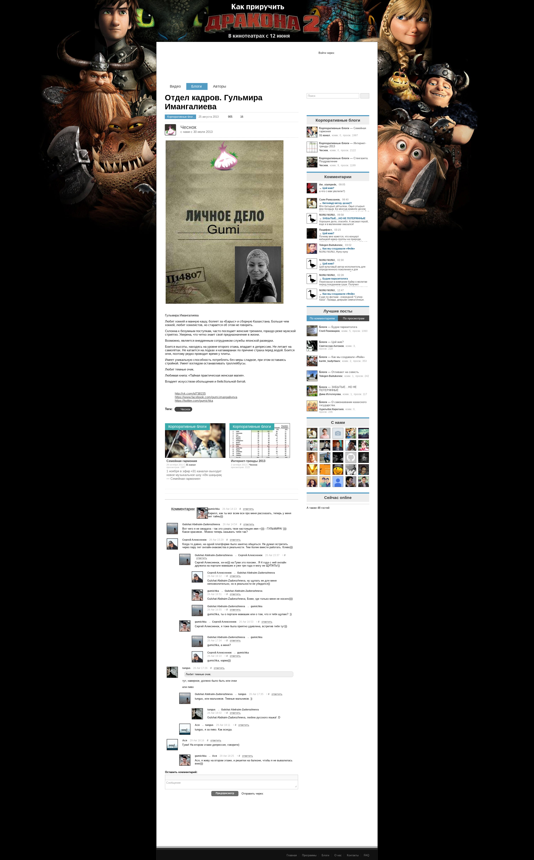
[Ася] (184, 729)
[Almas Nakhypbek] (350, 481)
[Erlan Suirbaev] (325, 445)
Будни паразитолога (333, 278)
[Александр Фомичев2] (350, 457)
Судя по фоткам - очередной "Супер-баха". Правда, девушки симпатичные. (341, 298)
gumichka (214, 508)
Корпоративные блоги (334, 128)
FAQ (366, 855)
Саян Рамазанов (329, 199)
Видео (175, 86)
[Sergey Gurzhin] (325, 457)
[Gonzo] (200, 66)
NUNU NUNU (327, 214)
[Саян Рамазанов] (312, 433)
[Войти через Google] (359, 53)
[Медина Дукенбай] (337, 433)
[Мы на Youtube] (363, 106)
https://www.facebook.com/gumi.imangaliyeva (206, 397)
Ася (197, 725)
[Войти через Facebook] (339, 53)
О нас (338, 855)
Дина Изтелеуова (330, 394)
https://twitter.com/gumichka (194, 400)
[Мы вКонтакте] (350, 106)
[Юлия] (350, 433)
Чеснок (323, 150)
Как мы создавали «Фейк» (337, 248)
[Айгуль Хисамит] (325, 469)
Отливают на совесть (345, 372)
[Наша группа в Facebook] (325, 106)
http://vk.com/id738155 (190, 393)
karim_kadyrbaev (329, 361)
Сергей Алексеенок (194, 539)
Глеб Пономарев (329, 331)
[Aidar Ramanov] (337, 445)
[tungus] (172, 672)
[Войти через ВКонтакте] (346, 53)
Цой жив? (326, 188)
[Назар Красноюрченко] (337, 457)
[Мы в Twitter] (337, 106)
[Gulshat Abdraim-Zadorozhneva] (172, 528)
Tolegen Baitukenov (331, 245)
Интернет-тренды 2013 (248, 460)
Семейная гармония (181, 460)
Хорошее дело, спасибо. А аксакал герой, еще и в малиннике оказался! (343, 222)
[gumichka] (202, 513)
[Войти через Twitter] (352, 53)
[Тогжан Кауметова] (363, 433)
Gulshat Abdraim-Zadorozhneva (201, 524)
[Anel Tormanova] (363, 445)
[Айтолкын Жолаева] (312, 445)
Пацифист (325, 229)
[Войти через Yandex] (365, 53)
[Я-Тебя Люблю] (312, 469)
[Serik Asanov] (325, 481)
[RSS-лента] (312, 106)
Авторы (219, 86)
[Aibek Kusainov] (350, 445)
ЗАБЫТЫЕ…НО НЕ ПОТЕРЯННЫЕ (342, 218)
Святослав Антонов (331, 346)
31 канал (324, 135)
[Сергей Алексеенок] (172, 544)
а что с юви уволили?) (332, 191)
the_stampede (327, 184)
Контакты (353, 855)
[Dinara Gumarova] (363, 469)
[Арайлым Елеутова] (312, 481)
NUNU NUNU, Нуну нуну (333, 251)
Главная (292, 855)
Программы (309, 855)
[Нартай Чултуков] (363, 481)
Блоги (196, 86)
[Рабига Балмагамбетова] (337, 469)
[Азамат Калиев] (350, 469)
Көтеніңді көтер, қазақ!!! (335, 203)
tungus (186, 668)
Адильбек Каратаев (331, 409)
